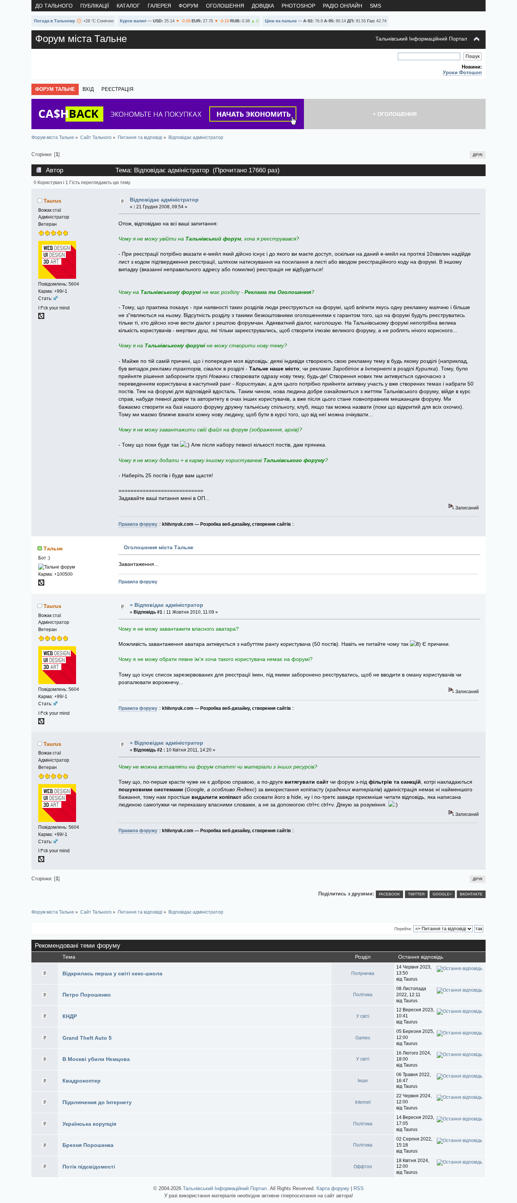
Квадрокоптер (81, 1081)
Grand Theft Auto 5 (87, 1038)
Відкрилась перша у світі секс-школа (112, 973)
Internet (363, 1102)
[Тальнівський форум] (41, 584)
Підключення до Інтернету (97, 1102)
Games (362, 1038)
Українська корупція (89, 1124)
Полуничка (362, 973)
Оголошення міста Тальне (158, 547)
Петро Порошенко (86, 995)
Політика (362, 994)
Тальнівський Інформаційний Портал (421, 39)
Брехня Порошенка (88, 1145)
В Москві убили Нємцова (96, 1059)
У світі (362, 1016)
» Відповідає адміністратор (166, 605)
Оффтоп (362, 1166)
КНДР (69, 1016)
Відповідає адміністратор (164, 200)
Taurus (52, 201)
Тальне (53, 548)
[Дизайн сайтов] (41, 317)
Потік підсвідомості (88, 1167)
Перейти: (403, 928)
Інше (363, 1080)
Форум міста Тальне (81, 38)
